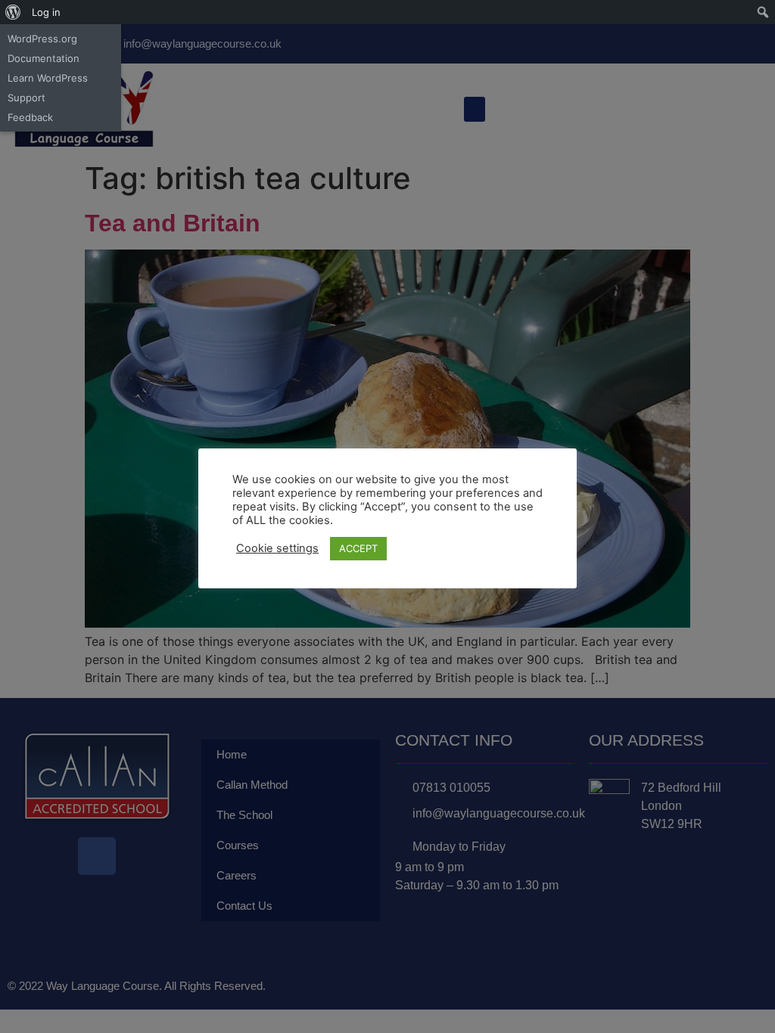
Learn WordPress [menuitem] (48, 78)
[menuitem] (13, 12)
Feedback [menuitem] (30, 117)
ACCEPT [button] (358, 548)
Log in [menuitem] (46, 12)
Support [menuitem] (26, 98)
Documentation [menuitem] (43, 58)
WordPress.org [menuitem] (42, 39)
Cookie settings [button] (277, 548)
